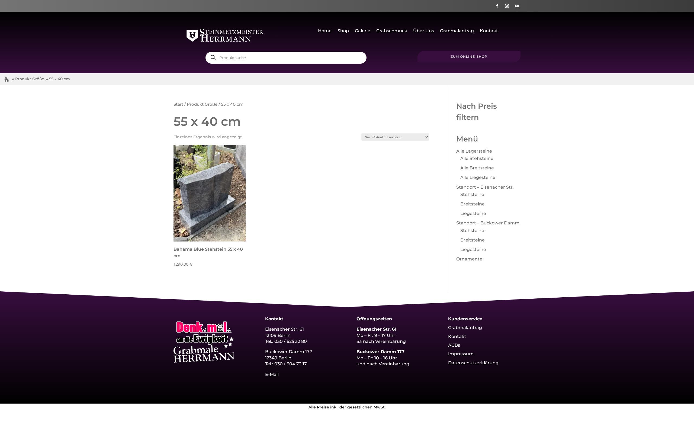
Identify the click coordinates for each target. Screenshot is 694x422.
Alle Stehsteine (476, 158)
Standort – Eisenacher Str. (485, 187)
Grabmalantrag (457, 31)
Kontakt (489, 31)
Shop (343, 31)
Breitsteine (472, 204)
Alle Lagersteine (474, 151)
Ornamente (469, 259)
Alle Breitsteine (477, 167)
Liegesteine (473, 213)
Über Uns (423, 31)
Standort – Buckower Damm (487, 223)
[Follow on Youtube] (516, 6)
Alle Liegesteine (477, 177)
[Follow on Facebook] (497, 6)
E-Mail (272, 374)
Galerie (362, 31)
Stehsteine (472, 194)
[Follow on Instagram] (507, 6)
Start (178, 104)
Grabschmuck (391, 31)
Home (325, 31)
